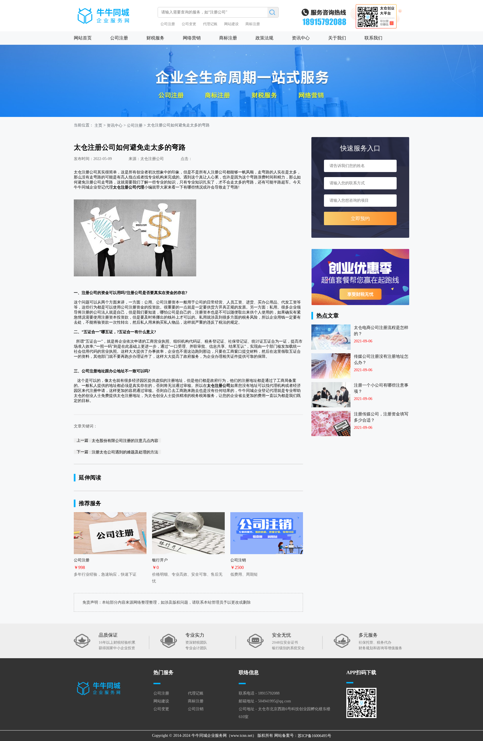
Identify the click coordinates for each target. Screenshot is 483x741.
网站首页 (83, 38)
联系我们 (373, 38)
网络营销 (192, 38)
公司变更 (189, 24)
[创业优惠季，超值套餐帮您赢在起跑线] (360, 277)
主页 (98, 125)
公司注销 (195, 709)
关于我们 (337, 38)
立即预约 (360, 218)
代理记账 (210, 24)
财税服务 (155, 38)
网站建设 (231, 24)
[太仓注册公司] (114, 13)
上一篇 (117, 440)
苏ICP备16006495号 (314, 736)
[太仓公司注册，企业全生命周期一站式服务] (241, 81)
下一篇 (117, 452)
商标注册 (252, 24)
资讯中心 (301, 38)
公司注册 (167, 24)
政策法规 (264, 38)
